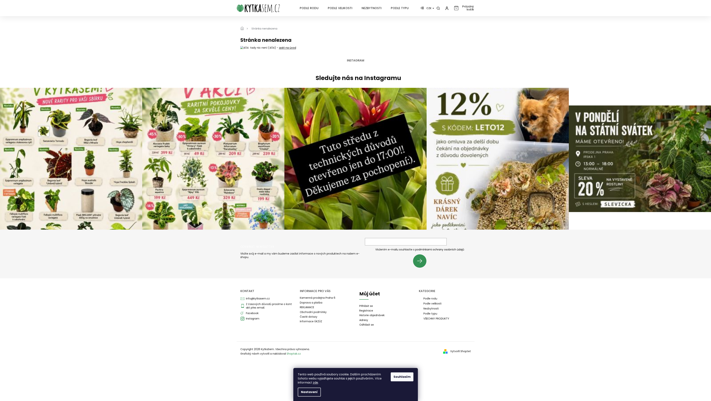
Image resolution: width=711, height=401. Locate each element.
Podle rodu (430, 298)
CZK (429, 8)
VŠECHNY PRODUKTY (436, 318)
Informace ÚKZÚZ (311, 321)
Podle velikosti (432, 303)
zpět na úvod (287, 48)
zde (315, 382)
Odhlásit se (366, 325)
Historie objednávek (372, 315)
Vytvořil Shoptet (460, 351)
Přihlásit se (421, 261)
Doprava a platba (311, 302)
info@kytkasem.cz (258, 298)
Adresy (363, 320)
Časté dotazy (308, 317)
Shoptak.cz (294, 354)
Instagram (252, 318)
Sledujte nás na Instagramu (358, 78)
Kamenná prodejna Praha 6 (317, 298)
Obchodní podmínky (313, 312)
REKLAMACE (307, 307)
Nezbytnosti (431, 308)
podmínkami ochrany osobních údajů (439, 249)
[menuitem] (309, 8)
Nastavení (309, 392)
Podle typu (430, 313)
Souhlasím (402, 377)
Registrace (366, 310)
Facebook (252, 313)
